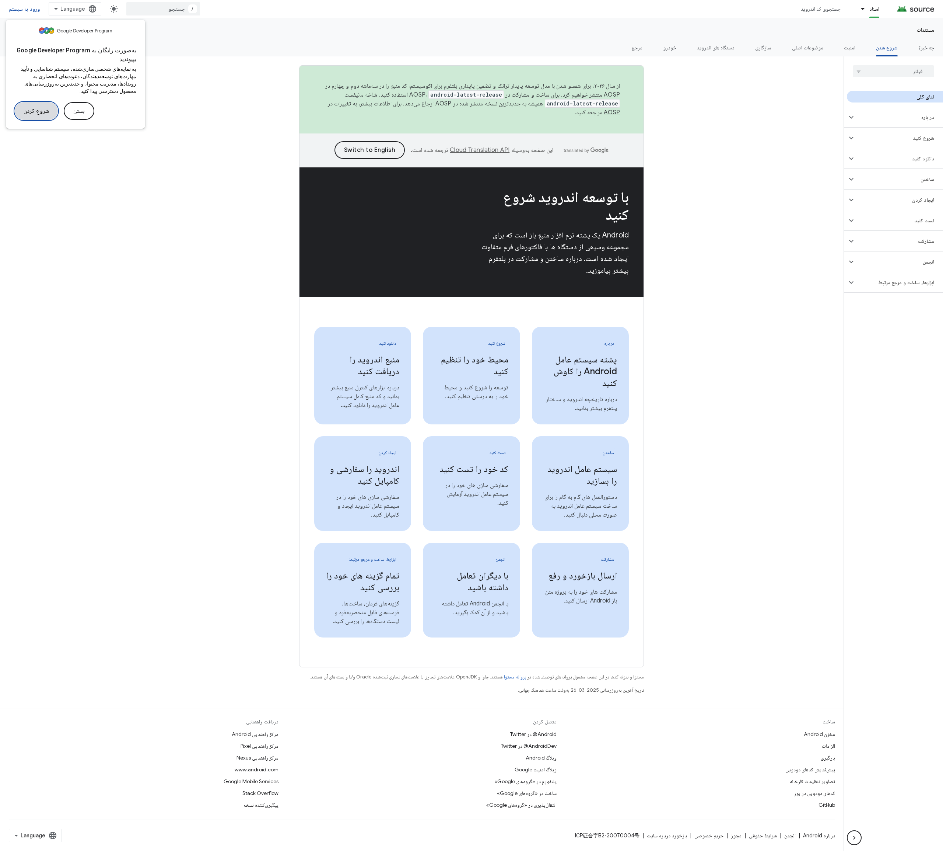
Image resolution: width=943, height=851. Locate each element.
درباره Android (819, 835)
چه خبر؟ (926, 47)
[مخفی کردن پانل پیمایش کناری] (854, 837)
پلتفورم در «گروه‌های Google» (525, 781)
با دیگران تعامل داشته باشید (482, 581)
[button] (899, 117)
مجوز (736, 835)
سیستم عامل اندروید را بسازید (582, 474)
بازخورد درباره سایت (667, 835)
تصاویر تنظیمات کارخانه (812, 781)
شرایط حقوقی (763, 835)
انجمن (790, 835)
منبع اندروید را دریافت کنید (374, 365)
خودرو (669, 47)
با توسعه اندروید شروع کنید (566, 205)
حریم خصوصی (708, 835)
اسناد (874, 9)
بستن (79, 111)
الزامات (828, 746)
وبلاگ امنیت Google (536, 769)
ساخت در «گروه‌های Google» (527, 793)
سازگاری (763, 47)
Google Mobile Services (251, 781)
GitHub (826, 805)
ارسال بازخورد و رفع (582, 575)
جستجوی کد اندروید (821, 9)
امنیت (849, 47)
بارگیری (828, 757)
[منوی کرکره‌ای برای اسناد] (859, 9)
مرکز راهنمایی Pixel (259, 746)
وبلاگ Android (541, 757)
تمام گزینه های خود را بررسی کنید (362, 581)
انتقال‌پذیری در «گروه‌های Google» (521, 805)
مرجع (637, 47)
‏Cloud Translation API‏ (479, 150)
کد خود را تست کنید (473, 469)
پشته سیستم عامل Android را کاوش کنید (585, 371)
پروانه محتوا (515, 677)
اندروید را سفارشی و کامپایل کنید (364, 474)
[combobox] (163, 8)
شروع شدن (887, 47)
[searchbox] (893, 71)
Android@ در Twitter (533, 734)
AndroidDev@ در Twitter (529, 746)
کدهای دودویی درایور (814, 793)
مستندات (925, 30)
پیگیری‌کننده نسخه (260, 805)
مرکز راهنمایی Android (255, 734)
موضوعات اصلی (807, 47)
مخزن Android (819, 734)
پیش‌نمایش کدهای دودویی (810, 769)
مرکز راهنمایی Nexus (257, 757)
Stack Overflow (260, 793)
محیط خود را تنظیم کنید (474, 365)
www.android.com (256, 769)
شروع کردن (36, 111)
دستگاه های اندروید (716, 47)
